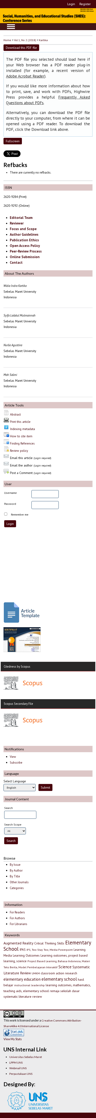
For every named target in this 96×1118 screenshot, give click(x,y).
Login (71, 4)
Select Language (14, 781)
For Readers (17, 912)
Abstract (15, 414)
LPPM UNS (16, 1062)
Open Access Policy (25, 245)
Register (85, 4)
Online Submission (25, 257)
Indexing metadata (22, 429)
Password (10, 504)
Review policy (19, 451)
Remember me (19, 514)
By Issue (15, 865)
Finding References (22, 443)
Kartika (43, 40)
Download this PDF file (21, 48)
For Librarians (18, 924)
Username (10, 493)
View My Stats (12, 1039)
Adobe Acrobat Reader (25, 76)
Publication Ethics (24, 240)
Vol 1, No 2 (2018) (25, 40)
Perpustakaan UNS (20, 1073)
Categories (17, 888)
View (13, 757)
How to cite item (21, 436)
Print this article (20, 422)
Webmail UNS (18, 1068)
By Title (15, 876)
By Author (16, 870)
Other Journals (19, 882)
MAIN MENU (11, 26)
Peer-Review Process (26, 251)
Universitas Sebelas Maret (25, 1057)
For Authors (17, 918)
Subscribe (16, 763)
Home (7, 40)
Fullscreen (13, 141)
